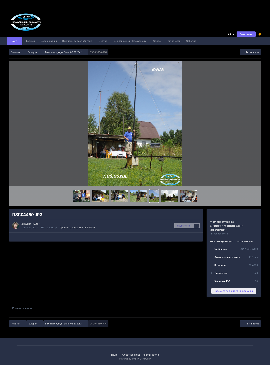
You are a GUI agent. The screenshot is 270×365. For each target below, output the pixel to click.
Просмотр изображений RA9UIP (77, 227)
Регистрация (246, 34)
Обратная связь (131, 354)
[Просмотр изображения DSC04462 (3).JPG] (119, 196)
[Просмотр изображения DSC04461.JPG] (138, 196)
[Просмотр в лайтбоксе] (135, 123)
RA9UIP (36, 223)
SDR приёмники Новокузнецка (130, 41)
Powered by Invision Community (135, 358)
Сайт (15, 41)
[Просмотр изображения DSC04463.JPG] (100, 196)
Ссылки (157, 41)
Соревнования (49, 41)
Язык (114, 354)
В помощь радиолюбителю (77, 41)
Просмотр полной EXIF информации (233, 291)
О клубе (103, 41)
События (191, 41)
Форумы (30, 41)
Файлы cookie (151, 354)
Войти (231, 34)
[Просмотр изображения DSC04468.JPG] (81, 196)
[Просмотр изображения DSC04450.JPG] (188, 196)
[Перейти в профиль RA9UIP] (15, 225)
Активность (174, 41)
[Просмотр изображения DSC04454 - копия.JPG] (169, 196)
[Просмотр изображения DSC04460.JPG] (154, 196)
